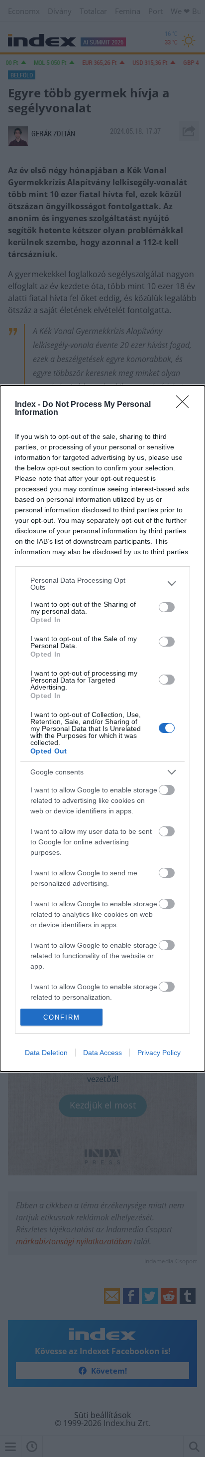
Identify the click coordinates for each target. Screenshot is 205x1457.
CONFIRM (61, 1017)
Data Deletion (46, 1053)
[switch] (167, 607)
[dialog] (102, 728)
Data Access (102, 1053)
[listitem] (102, 584)
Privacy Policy (159, 1053)
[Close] (185, 404)
